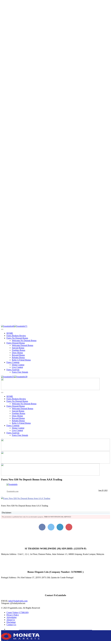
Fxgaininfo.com (12, 491)
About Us (10, 620)
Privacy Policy (12, 615)
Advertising (11, 617)
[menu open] (2, 392)
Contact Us (11, 624)
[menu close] (2, 329)
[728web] (55, 463)
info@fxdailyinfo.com (18, 601)
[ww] (50, 389)
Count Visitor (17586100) (17, 612)
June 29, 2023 (102, 490)
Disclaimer (11, 622)
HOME (9, 333)
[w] (55, 450)
